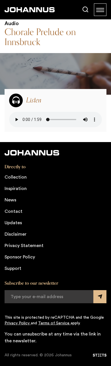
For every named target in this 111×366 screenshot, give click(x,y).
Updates (13, 223)
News (10, 200)
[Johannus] (30, 9)
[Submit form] (99, 296)
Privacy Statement (24, 245)
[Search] (85, 9)
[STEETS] (99, 355)
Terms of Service (54, 323)
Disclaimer (15, 234)
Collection (16, 177)
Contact (13, 211)
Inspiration (16, 188)
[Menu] (100, 9)
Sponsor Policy (20, 257)
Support (13, 268)
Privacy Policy (18, 323)
